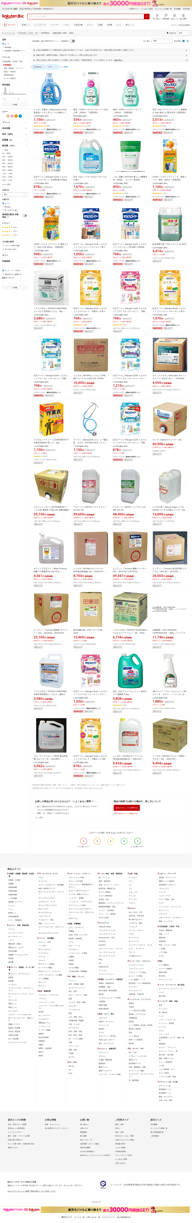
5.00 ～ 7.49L (7, 180)
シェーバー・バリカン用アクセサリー (51, 1007)
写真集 (71, 1053)
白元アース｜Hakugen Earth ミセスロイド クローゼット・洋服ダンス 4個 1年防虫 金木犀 (90, 759)
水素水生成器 (13, 1035)
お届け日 (5, 199)
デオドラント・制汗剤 (107, 1036)
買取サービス (13, 1148)
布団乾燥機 (12, 895)
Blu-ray (71, 1066)
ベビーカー (133, 987)
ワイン (131, 881)
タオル (161, 956)
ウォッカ (132, 896)
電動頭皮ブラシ (44, 1023)
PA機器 (71, 931)
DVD (70, 1073)
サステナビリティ (108, 1217)
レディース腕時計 (165, 969)
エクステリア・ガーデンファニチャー (141, 1075)
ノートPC (42, 946)
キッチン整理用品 (105, 896)
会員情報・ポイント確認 (89, 1144)
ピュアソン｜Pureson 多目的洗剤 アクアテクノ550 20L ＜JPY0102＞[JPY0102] (170, 571)
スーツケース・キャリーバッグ (170, 989)
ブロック (132, 952)
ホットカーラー (44, 1015)
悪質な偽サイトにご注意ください (43, 1191)
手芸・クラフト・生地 (167, 945)
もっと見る (39, 818)
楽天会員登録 (185, 25)
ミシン (10, 909)
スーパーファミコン (106, 974)
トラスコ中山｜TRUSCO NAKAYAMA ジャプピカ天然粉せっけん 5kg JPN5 (50, 311)
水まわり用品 (104, 918)
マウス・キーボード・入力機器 (50, 975)
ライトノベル (74, 1046)
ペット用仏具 (134, 1036)
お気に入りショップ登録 (124, 1140)
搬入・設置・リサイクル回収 (19, 1136)
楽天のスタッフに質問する (127, 808)
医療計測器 (103, 1005)
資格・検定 (73, 1050)
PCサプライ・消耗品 (46, 964)
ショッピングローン (15, 1132)
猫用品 (131, 1003)
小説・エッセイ (74, 1024)
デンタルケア (44, 1019)
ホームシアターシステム (48, 905)
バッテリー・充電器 (76, 898)
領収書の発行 (120, 1144)
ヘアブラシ (43, 999)
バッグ (161, 992)
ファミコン (103, 970)
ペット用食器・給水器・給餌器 (140, 1025)
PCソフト (42, 986)
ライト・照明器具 (15, 920)
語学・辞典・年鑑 (75, 1031)
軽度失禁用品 (104, 1009)
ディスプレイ (44, 953)
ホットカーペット (15, 937)
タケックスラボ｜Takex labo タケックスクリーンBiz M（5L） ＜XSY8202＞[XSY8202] (169, 378)
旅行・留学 (73, 991)
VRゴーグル (73, 918)
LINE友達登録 (120, 1151)
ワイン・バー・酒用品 (107, 914)
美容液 (101, 1029)
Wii (100, 963)
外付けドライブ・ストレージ (49, 971)
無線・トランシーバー (47, 924)
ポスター (72, 1057)
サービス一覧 (79, 1217)
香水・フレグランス (106, 1043)
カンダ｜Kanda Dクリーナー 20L (167, 440)
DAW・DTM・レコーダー (78, 935)
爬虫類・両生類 (135, 1029)
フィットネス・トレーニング (170, 907)
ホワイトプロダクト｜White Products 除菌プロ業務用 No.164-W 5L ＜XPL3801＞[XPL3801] (50, 571)
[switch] (25, 216)
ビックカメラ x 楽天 (10, 9)
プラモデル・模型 (135, 923)
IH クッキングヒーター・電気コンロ (21, 1019)
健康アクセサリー (105, 1071)
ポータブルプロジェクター (49, 933)
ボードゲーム (134, 941)
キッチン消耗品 (104, 892)
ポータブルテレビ (45, 913)
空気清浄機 (78, 25)
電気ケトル (12, 1007)
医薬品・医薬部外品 (106, 983)
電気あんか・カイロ (15, 947)
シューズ (162, 892)
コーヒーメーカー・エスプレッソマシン (21, 989)
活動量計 (42, 1041)
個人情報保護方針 (157, 1132)
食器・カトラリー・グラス (109, 885)
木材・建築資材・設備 (137, 1067)
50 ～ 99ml (6, 153)
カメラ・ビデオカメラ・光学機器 (51, 885)
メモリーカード (44, 916)
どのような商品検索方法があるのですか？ (53, 810)
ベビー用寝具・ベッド (137, 980)
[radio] (3, 44)
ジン (130, 885)
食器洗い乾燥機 (14, 1028)
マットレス (163, 1009)
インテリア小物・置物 (167, 1077)
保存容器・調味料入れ (107, 888)
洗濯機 (109, 25)
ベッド (161, 1016)
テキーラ (132, 903)
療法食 (131, 1043)
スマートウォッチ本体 (77, 905)
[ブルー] (20, 116)
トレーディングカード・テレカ (140, 945)
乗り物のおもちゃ (135, 919)
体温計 (41, 1056)
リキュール (133, 892)
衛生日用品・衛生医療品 (108, 991)
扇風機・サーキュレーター (18, 955)
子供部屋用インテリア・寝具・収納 (171, 1039)
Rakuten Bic (13, 16)
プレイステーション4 (107, 934)
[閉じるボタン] (187, 50)
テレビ (118, 25)
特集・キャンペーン (52, 1124)
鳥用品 (131, 1022)
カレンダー (73, 1006)
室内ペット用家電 (135, 1040)
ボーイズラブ (74, 1028)
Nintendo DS (104, 967)
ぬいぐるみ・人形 (135, 912)
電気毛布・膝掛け (15, 944)
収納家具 (162, 1044)
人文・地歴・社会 (75, 1017)
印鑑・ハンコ (164, 934)
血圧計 (41, 1052)
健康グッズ (103, 1067)
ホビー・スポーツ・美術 (78, 995)
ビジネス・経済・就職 (77, 1002)
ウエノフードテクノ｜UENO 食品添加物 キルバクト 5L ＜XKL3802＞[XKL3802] (50, 759)
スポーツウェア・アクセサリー (170, 918)
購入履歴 (83, 1136)
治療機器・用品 (104, 987)
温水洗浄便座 (44, 1037)
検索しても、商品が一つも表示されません (53, 813)
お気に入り (84, 1128)
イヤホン (66, 25)
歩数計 (41, 1045)
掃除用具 (162, 938)
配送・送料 (119, 1124)
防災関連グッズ (135, 1063)
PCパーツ (42, 982)
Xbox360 (102, 945)
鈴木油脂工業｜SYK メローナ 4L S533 (169, 244)
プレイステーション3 (107, 952)
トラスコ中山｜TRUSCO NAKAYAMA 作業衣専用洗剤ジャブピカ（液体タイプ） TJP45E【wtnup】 (50, 694)
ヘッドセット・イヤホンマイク (80, 902)
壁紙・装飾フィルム (166, 1058)
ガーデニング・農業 (136, 1071)
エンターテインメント (77, 988)
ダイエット (103, 1056)
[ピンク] (12, 116)
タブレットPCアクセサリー (79, 891)
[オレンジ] (16, 116)
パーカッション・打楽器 (78, 953)
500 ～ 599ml (7, 167)
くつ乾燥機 (12, 898)
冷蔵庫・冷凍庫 (14, 880)
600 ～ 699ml (7, 170)
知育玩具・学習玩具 (136, 916)
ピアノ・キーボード (76, 928)
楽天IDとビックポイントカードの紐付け (95, 1155)
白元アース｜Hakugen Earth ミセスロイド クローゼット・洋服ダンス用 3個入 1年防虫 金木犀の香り (90, 311)
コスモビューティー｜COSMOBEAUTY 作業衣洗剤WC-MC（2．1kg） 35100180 (51, 443)
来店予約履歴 (85, 1148)
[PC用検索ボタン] (147, 16)
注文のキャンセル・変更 (124, 1136)
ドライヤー (54, 25)
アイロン (11, 906)
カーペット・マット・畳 (168, 1051)
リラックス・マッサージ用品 (110, 1074)
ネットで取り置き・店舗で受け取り (21, 1144)
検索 (15, 105)
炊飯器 (10, 977)
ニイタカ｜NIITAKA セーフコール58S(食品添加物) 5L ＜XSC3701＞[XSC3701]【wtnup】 (128, 759)
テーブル (162, 1027)
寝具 (160, 1005)
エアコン (90, 25)
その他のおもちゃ (135, 956)
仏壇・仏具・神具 (165, 1100)
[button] (2, 90)
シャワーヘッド (44, 1026)
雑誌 (70, 1013)
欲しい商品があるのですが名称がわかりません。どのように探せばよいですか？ (67, 806)
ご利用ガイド (133, 9)
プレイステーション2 (107, 956)
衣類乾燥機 (12, 891)
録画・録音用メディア (47, 888)
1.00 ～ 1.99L (7, 174)
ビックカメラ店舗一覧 (163, 9)
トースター (12, 985)
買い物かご (84, 1124)
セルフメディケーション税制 (18, 1191)
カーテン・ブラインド (167, 1047)
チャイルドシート (135, 991)
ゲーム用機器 (44, 979)
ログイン (174, 25)
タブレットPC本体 (76, 881)
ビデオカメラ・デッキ (47, 902)
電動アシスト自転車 (166, 881)
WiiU (100, 960)
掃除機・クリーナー (15, 902)
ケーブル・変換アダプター (79, 894)
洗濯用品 (162, 941)
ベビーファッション (136, 969)
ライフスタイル (74, 1010)
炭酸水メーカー (14, 1024)
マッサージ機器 (44, 1030)
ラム (130, 888)
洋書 (70, 1042)
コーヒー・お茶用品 (106, 910)
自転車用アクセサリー (167, 885)
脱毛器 (41, 1012)
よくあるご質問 (147, 9)
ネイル (101, 1032)
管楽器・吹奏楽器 (75, 939)
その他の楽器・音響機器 (78, 971)
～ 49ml (5, 150)
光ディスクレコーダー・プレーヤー (51, 893)
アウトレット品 (165, 1086)
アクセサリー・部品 (46, 920)
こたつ (10, 940)
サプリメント (104, 1052)
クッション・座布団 (166, 1023)
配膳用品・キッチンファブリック (111, 903)
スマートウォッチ (165, 980)
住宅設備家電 (13, 916)
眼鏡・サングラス (165, 921)
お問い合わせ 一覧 (93, 1217)
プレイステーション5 (107, 930)
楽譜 (70, 999)
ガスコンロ (12, 1000)
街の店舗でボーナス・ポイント (56, 1128)
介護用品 (102, 1001)
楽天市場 (186, 9)
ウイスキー (133, 878)
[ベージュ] (8, 116)
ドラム (71, 942)
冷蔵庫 (100, 25)
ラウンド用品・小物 (166, 899)
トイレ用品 (163, 952)
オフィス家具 (164, 1073)
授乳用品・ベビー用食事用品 (140, 983)
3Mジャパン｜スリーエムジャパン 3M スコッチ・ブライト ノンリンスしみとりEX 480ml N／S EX (170, 694)
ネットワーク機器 (45, 968)
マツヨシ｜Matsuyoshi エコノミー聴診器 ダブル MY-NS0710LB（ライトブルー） (90, 443)
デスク (161, 1031)
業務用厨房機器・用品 (107, 907)
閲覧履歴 (83, 1132)
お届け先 (5, 190)
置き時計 (162, 976)
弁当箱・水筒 (104, 899)
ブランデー (133, 899)
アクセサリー (74, 949)
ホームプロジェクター (47, 898)
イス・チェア (164, 1034)
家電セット (26, 25)
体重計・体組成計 (45, 1048)
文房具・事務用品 (165, 930)
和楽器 (71, 964)
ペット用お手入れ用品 (137, 1011)
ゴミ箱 (161, 1066)
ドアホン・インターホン (138, 1056)
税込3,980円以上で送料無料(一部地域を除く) (37, 9)
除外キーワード (8, 278)
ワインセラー (13, 1011)
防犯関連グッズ (165, 1089)
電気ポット (12, 1004)
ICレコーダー (44, 909)
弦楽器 (71, 960)
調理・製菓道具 (104, 881)
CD (70, 1070)
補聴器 (41, 1034)
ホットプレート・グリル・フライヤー (21, 995)
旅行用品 (162, 996)
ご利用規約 (155, 1136)
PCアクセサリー (45, 949)
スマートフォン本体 (76, 878)
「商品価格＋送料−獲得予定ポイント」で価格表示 (50, 41)
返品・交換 (119, 1132)
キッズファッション (136, 965)
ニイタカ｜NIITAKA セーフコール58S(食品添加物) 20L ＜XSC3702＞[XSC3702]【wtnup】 (89, 571)
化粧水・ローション (106, 1022)
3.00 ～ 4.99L (7, 177)
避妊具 (101, 994)
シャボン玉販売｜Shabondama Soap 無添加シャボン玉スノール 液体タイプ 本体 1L (51, 112)
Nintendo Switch (105, 927)
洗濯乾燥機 (12, 887)
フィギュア (133, 927)
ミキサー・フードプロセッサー (20, 1015)
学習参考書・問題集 (76, 1021)
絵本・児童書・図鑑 (76, 984)
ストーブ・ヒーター (15, 933)
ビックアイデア (40, 25)
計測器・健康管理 (105, 1060)
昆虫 (130, 1032)
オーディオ (43, 881)
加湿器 (10, 958)
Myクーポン (84, 1140)
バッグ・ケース (165, 896)
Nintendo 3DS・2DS (107, 938)
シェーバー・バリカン (47, 1002)
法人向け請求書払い (87, 1151)
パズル (131, 934)
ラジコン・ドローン (136, 930)
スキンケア (103, 1018)
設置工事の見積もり (15, 1140)
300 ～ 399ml (7, 160)
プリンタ (42, 957)
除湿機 (10, 962)
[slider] (2, 95)
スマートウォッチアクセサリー (80, 909)
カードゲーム (134, 938)
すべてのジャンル (8, 33)
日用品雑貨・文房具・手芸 (28, 33)
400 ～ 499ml (7, 163)
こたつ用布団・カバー (167, 1069)
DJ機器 (71, 957)
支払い (117, 1128)
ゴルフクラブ (164, 888)
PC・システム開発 (76, 1039)
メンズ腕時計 (164, 965)
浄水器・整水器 (14, 1031)
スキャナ (42, 960)
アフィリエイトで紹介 (123, 1155)
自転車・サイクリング (167, 878)
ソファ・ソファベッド (167, 1020)
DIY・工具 (133, 1052)
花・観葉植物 (134, 1080)
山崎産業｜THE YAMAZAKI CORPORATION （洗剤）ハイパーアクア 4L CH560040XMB (170, 633)
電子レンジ (130, 25)
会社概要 (177, 9)
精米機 (10, 981)
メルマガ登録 (120, 1148)
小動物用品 (133, 1018)
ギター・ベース (74, 946)
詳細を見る (118, 60)
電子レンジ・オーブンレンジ (19, 974)
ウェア (161, 903)
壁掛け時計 (163, 972)
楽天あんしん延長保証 (16, 1128)
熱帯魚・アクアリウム (137, 1014)
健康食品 (102, 1063)
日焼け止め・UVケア (107, 1040)
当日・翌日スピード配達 (17, 1124)
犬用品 (131, 1007)
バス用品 (162, 949)
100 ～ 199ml (7, 157)
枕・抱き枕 (163, 1012)
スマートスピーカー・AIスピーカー (51, 928)
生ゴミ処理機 (13, 1039)
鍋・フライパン (104, 878)
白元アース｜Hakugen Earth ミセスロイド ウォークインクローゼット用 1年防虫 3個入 (90, 247)
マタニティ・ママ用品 (137, 972)
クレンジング (104, 1025)
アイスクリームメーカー (17, 1042)
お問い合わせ (120, 1163)
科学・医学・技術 (75, 1035)
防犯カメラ (133, 1060)
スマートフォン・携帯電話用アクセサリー (81, 886)
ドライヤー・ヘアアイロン (49, 995)
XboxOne (102, 941)
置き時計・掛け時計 (166, 1055)
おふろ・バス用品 (135, 976)
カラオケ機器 (74, 968)
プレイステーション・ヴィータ (110, 949)
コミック (72, 980)
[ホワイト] (4, 116)
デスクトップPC (45, 942)
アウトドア (163, 914)
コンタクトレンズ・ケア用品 (110, 998)
